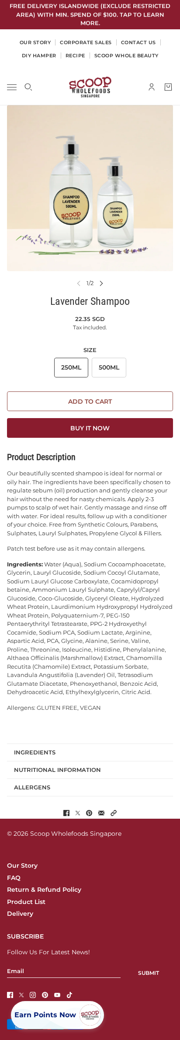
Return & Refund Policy (44, 889)
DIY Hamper (39, 55)
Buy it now (90, 428)
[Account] (151, 87)
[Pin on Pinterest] (89, 813)
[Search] (28, 87)
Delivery (20, 914)
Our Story (22, 865)
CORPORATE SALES (86, 42)
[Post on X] (78, 813)
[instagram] (33, 995)
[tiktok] (69, 995)
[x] (21, 995)
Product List (26, 902)
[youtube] (57, 995)
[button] (113, 813)
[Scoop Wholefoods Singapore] (90, 87)
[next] (101, 283)
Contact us (138, 42)
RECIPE (75, 55)
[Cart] (168, 87)
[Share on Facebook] (66, 813)
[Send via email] (101, 813)
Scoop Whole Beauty (126, 55)
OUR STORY (35, 42)
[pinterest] (45, 995)
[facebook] (10, 995)
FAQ (14, 878)
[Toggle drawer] (12, 87)
